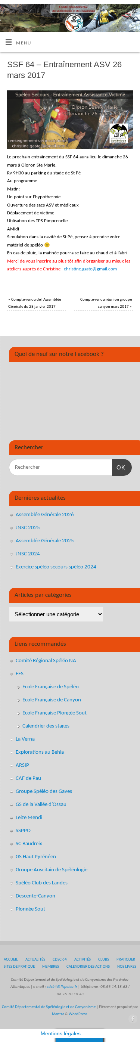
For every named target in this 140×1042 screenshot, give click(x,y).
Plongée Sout (30, 909)
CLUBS (103, 959)
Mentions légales (61, 1033)
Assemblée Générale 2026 (45, 515)
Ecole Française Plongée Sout (54, 713)
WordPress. (78, 1014)
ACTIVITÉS (82, 959)
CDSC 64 (60, 959)
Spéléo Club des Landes (42, 883)
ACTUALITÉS (35, 959)
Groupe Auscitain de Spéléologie (51, 870)
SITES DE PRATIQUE (19, 966)
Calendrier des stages (45, 726)
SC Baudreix (29, 844)
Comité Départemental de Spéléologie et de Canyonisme (49, 1007)
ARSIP (22, 765)
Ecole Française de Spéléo (50, 687)
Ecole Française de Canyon (51, 700)
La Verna (25, 739)
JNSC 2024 (28, 554)
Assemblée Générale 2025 (45, 541)
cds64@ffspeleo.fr (62, 986)
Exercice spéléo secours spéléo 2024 (56, 567)
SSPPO (23, 831)
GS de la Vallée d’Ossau (41, 804)
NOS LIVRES (126, 966)
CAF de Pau (28, 778)
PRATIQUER (125, 959)
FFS (20, 674)
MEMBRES (50, 966)
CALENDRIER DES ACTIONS (88, 966)
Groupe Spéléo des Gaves (44, 791)
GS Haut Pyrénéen (36, 857)
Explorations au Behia (40, 752)
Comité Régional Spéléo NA (46, 661)
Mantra (58, 1014)
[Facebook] (130, 15)
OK (118, 467)
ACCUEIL (11, 959)
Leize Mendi (29, 818)
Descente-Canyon (35, 896)
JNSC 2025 (28, 528)
